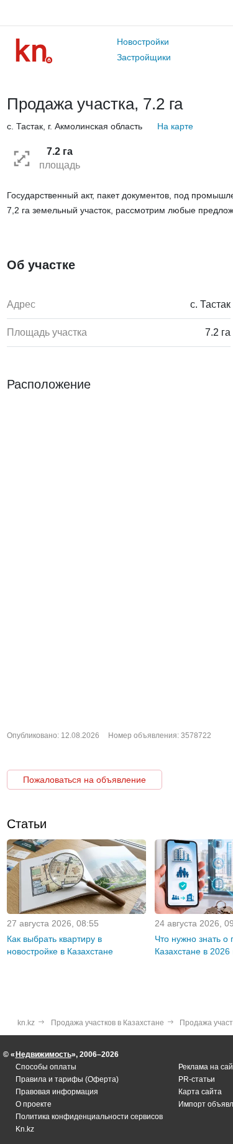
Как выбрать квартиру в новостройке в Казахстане (60, 945)
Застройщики (144, 57)
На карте (175, 126)
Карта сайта (200, 1091)
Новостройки (143, 42)
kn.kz (26, 1022)
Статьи (27, 824)
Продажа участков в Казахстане (107, 1022)
